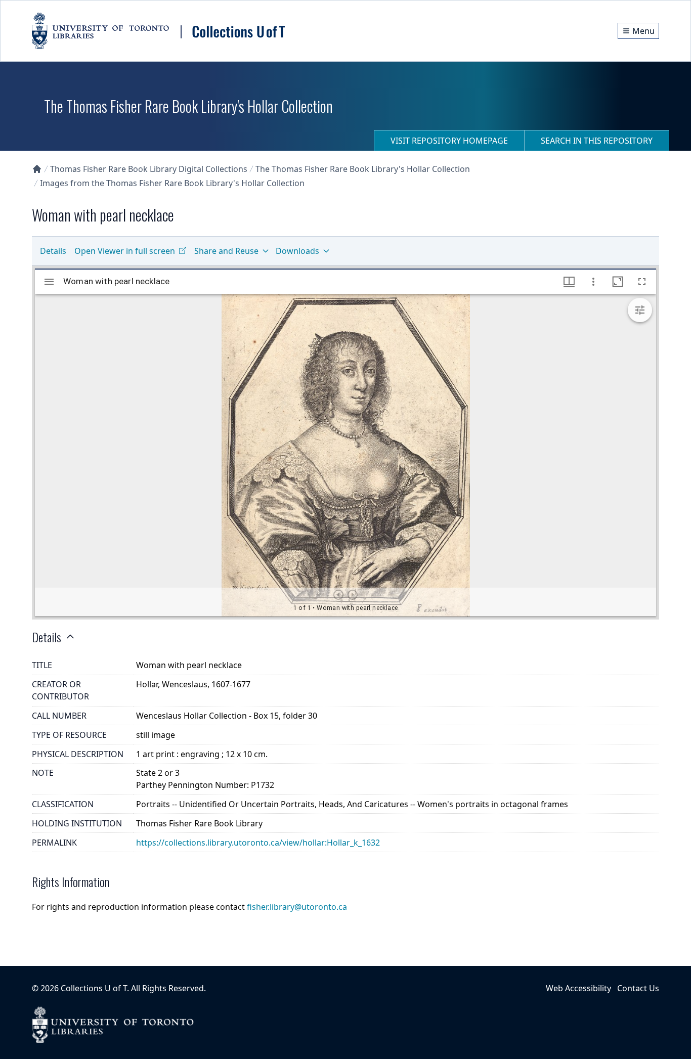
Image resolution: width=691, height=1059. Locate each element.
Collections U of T (94, 988)
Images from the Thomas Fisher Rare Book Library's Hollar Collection (172, 183)
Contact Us (638, 988)
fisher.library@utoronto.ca (297, 906)
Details (53, 250)
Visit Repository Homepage (449, 140)
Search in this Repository (597, 140)
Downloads (297, 250)
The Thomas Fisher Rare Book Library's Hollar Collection (362, 168)
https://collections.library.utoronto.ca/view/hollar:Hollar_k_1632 (258, 842)
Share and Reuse (226, 250)
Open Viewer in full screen (124, 250)
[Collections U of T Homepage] (37, 169)
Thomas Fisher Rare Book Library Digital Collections (148, 168)
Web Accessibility (578, 988)
